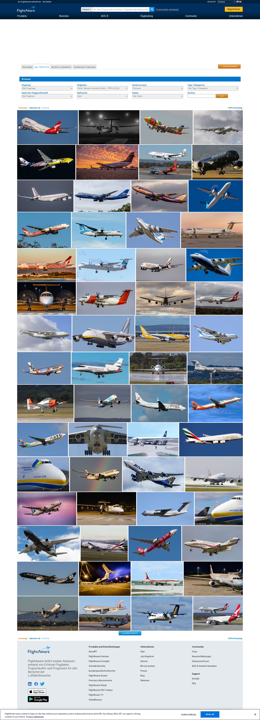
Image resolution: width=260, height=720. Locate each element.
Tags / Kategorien (196, 85)
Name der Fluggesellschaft (35, 93)
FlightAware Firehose (99, 656)
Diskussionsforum (200, 661)
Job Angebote (147, 656)
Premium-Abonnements (100, 680)
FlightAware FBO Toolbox (101, 690)
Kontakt (195, 678)
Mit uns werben (147, 666)
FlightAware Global (98, 685)
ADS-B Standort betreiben (204, 666)
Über (142, 651)
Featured (27, 67)
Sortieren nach (139, 85)
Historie (144, 661)
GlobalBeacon (95, 700)
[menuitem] (22, 16)
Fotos (194, 651)
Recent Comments (61, 67)
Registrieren (234, 9)
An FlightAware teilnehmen (29, 2)
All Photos (42, 67)
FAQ (194, 683)
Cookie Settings (188, 714)
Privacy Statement (35, 717)
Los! (222, 96)
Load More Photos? (130, 633)
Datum (135, 93)
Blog (142, 675)
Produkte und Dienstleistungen (104, 647)
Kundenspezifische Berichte (102, 671)
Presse (143, 671)
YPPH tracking (235, 108)
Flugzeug (26, 85)
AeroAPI (93, 651)
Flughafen (82, 85)
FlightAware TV (96, 695)
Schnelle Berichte (97, 666)
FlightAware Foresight (99, 661)
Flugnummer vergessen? (167, 9)
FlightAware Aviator (98, 675)
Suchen (191, 93)
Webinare (144, 680)
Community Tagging (85, 67)
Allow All (210, 714)
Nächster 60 (35, 108)
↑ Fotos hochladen (229, 66)
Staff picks (82, 93)
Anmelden (47, 2)
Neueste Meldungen (201, 656)
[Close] (255, 714)
